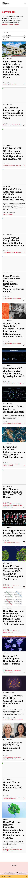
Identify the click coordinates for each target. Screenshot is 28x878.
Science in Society (11, 759)
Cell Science (6, 503)
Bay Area (5, 124)
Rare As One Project (7, 505)
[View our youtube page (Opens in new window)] (24, 867)
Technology (18, 165)
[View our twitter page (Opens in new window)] (20, 867)
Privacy (19, 873)
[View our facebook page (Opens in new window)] (6, 867)
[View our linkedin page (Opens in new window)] (17, 867)
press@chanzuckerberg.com (10, 24)
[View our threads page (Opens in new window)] (13, 867)
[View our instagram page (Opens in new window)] (10, 867)
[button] (14, 35)
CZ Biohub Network (7, 298)
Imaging (19, 503)
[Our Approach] (5, 4)
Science (13, 165)
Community (5, 84)
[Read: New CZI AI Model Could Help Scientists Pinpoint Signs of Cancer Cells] (14, 698)
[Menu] (25, 4)
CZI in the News (13, 84)
